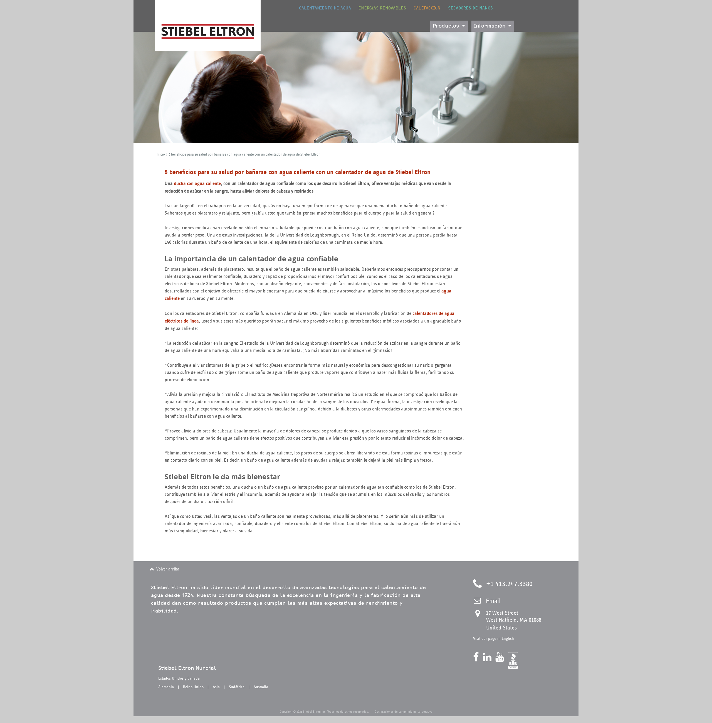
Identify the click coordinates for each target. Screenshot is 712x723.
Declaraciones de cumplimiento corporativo (403, 712)
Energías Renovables (382, 8)
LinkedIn (488, 657)
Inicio (161, 154)
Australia (261, 687)
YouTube (501, 657)
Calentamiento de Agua (325, 8)
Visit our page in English (493, 638)
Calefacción (427, 8)
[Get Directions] (479, 614)
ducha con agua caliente (197, 183)
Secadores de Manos (470, 8)
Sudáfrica (236, 687)
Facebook (477, 657)
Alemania (166, 687)
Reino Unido (193, 687)
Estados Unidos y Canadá (179, 678)
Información (489, 26)
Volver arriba (167, 569)
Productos (446, 26)
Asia (216, 687)
